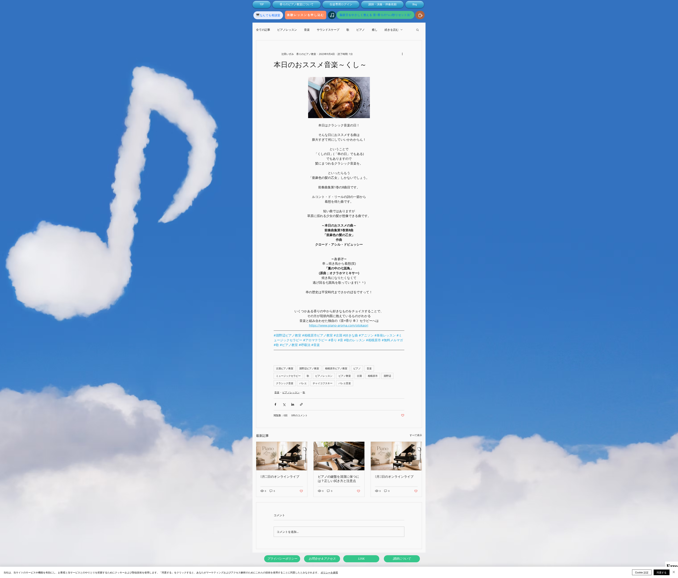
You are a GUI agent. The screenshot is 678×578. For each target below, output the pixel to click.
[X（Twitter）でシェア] (284, 404)
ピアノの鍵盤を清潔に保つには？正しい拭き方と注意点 (338, 479)
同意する (662, 572)
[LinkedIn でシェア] (292, 404)
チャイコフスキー (322, 383)
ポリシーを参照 (329, 572)
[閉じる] (674, 572)
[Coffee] (420, 15)
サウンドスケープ (328, 30)
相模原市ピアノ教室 (336, 368)
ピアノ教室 (344, 375)
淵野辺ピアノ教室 (309, 368)
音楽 (307, 30)
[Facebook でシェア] (275, 404)
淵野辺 (387, 375)
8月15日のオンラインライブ (394, 476)
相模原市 (373, 375)
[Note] (332, 15)
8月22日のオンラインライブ (279, 476)
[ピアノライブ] (281, 456)
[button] (417, 29)
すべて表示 (416, 435)
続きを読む (392, 30)
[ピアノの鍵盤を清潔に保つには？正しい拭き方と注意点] (339, 456)
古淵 (359, 375)
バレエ (303, 383)
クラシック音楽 (284, 383)
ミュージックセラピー (288, 375)
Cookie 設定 (642, 572)
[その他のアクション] (402, 54)
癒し (374, 30)
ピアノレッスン (287, 30)
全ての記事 (263, 30)
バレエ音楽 (344, 383)
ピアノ (360, 30)
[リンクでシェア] (301, 404)
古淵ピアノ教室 (284, 368)
